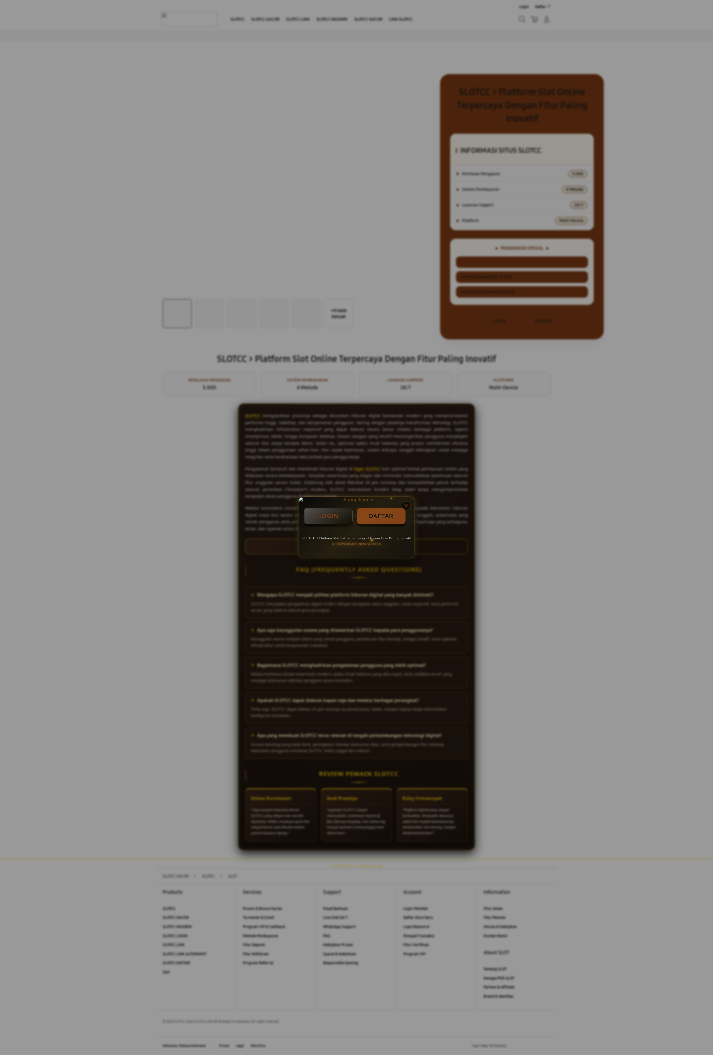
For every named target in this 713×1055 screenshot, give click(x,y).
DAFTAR (381, 516)
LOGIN (328, 516)
